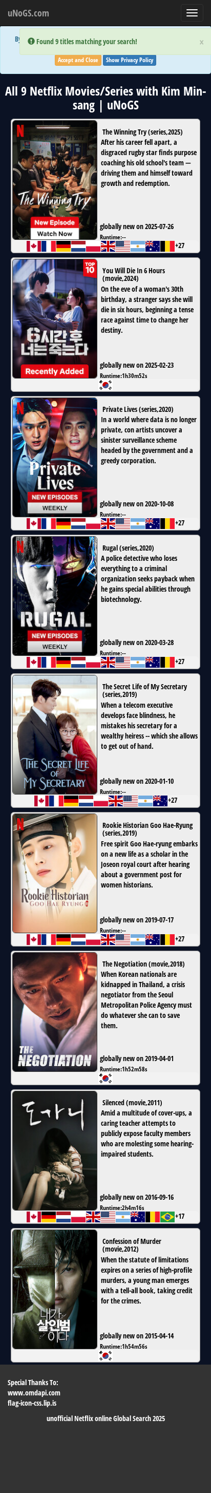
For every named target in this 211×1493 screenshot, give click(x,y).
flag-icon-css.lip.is (32, 1403)
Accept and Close (78, 59)
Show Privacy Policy (129, 59)
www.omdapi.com (34, 1392)
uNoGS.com (28, 13)
